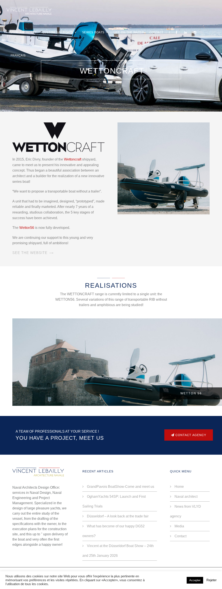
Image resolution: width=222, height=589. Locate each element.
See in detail (117, 402)
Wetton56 (26, 228)
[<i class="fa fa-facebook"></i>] (177, 32)
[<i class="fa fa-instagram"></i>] (195, 32)
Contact (156, 32)
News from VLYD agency (185, 511)
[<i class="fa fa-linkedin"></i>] (186, 32)
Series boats (95, 32)
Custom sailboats (59, 32)
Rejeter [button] (211, 580)
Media (179, 526)
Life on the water (129, 32)
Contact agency (190, 435)
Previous (16, 357)
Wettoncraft (72, 159)
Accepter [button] (195, 580)
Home (179, 486)
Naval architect (23, 32)
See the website (29, 253)
